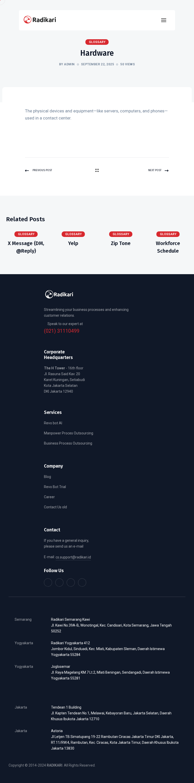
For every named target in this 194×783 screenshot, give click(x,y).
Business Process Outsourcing (68, 443)
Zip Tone (121, 243)
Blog (47, 477)
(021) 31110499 (61, 331)
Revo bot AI (53, 423)
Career (49, 497)
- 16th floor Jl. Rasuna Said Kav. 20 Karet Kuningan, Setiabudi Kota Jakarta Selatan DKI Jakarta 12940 (64, 379)
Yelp (73, 243)
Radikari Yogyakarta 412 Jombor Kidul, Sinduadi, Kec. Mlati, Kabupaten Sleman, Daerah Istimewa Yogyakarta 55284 (108, 649)
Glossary (26, 234)
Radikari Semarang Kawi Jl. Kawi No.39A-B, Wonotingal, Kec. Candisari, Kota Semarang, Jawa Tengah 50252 (111, 625)
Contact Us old (55, 507)
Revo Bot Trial (55, 487)
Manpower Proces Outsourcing (68, 433)
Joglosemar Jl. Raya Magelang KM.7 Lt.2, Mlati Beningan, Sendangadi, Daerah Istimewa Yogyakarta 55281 (110, 672)
